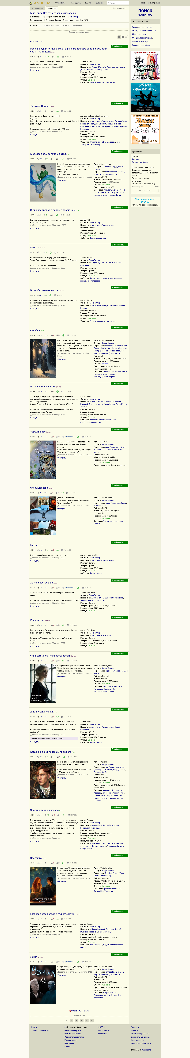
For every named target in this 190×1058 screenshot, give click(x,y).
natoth (135, 156)
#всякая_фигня (145, 27)
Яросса (90, 820)
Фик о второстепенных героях (102, 321)
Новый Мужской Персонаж (103, 929)
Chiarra (103, 762)
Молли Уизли (99, 450)
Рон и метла (37, 620)
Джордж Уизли (112, 450)
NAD (89, 220)
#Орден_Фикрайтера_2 (142, 38)
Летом (118, 195)
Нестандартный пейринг (104, 377)
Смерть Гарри (112, 795)
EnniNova (104, 442)
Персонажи (69, 1043)
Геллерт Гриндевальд (114, 972)
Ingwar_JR (59, 20)
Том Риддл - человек (112, 371)
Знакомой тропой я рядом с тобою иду (52, 209)
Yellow (89, 258)
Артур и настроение (41, 582)
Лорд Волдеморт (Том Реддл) (107, 353)
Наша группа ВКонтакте (141, 1043)
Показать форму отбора (79, 32)
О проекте (135, 1027)
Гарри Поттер (72, 17)
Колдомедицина (110, 686)
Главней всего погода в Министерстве (52, 913)
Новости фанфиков (72, 1030)
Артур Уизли (121, 447)
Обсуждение (77, 25)
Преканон (94, 420)
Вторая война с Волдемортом (102, 142)
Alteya (89, 62)
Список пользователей (74, 1037)
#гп (154, 31)
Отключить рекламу (80, 1011)
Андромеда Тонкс (99, 263)
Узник (33, 956)
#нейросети (137, 45)
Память (34, 247)
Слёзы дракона (39, 487)
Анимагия (107, 790)
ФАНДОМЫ (76, 3)
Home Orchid (92, 555)
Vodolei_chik (106, 666)
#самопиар (147, 31)
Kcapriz (90, 924)
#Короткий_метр (139, 34)
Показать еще (79, 1015)
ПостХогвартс (96, 278)
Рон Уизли (119, 598)
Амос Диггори (113, 67)
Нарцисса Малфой (113, 671)
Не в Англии (112, 995)
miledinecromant (102, 116)
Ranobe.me (102, 1034)
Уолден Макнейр (99, 67)
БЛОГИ (99, 3)
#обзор (146, 45)
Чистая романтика (98, 238)
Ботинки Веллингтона (42, 386)
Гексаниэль (105, 164)
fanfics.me (146, 1050)
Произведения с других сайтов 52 (56, 25)
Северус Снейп (100, 772)
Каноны (67, 1047)
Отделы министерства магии (102, 82)
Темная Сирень (107, 498)
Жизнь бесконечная (41, 711)
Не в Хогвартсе (111, 192)
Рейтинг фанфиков (72, 1034)
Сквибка (35, 330)
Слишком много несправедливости (50, 655)
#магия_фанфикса (140, 162)
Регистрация (154, 3)
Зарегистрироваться (40, 1030)
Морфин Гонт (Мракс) (109, 348)
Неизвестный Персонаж (97, 70)
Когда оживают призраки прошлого (50, 751)
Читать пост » (145, 190)
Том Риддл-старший (115, 351)
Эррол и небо (38, 431)
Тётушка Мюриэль (99, 124)
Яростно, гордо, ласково (44, 810)
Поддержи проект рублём (145, 200)
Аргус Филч (96, 305)
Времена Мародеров (112, 889)
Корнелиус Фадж (105, 932)
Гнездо (34, 545)
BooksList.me (103, 1030)
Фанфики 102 (35, 25)
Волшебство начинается (44, 290)
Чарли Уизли (110, 503)
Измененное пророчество (113, 793)
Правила (134, 1030)
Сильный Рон (99, 795)
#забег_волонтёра (140, 41)
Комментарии (70, 1040)
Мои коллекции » (120, 8)
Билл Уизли (85, 124)
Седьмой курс (96, 144)
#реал (134, 27)
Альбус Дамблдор (110, 305)
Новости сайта (137, 1040)
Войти (34, 1027)
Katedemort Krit (107, 340)
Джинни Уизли (121, 121)
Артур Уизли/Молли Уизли (103, 121)
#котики (135, 159)
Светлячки (36, 857)
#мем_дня (136, 31)
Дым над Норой (39, 106)
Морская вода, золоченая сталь (48, 153)
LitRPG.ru (101, 1027)
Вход (143, 3)
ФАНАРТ (89, 3)
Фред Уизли (107, 770)
